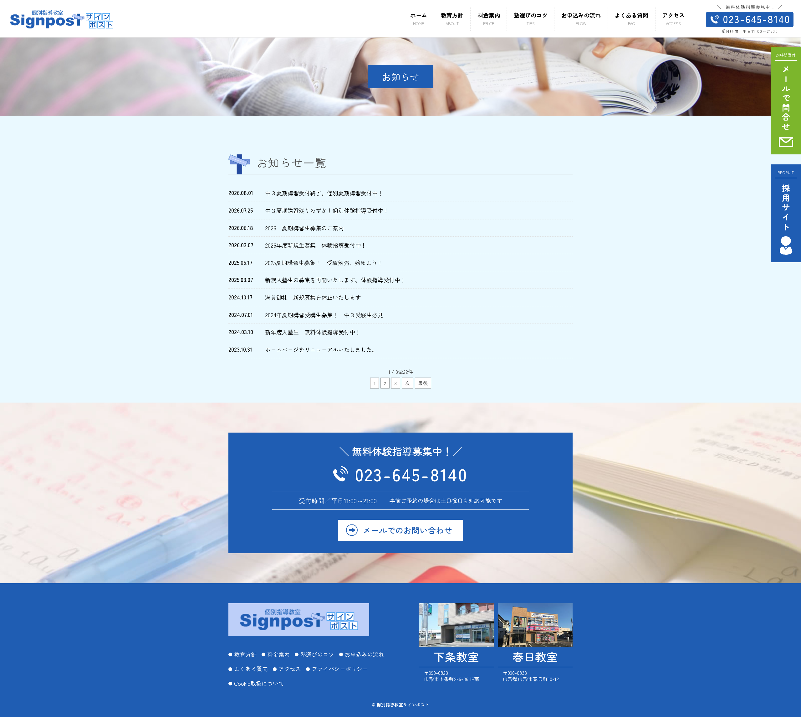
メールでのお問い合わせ (407, 530)
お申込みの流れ (364, 654)
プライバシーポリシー (340, 668)
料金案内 (278, 654)
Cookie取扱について (259, 683)
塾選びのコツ (317, 654)
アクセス (289, 668)
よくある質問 (251, 668)
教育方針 (245, 654)
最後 (423, 383)
